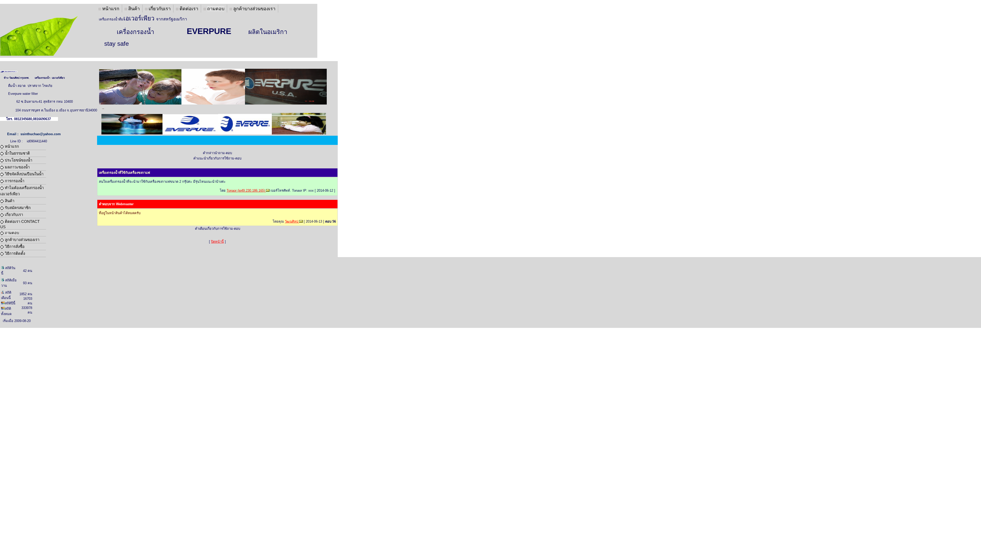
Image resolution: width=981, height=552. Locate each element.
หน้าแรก (110, 8)
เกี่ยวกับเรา (159, 8)
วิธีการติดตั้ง (14, 253)
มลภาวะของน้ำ (17, 167)
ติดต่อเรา (188, 8)
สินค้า (133, 8)
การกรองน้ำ (14, 181)
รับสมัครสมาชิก (17, 207)
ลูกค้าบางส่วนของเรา (253, 8)
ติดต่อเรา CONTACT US (20, 224)
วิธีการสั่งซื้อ (14, 246)
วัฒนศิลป (292, 221)
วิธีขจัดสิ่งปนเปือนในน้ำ (23, 174)
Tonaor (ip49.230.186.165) (246, 190)
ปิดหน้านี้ (217, 242)
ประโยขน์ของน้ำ (18, 160)
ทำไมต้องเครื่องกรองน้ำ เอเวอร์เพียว (22, 191)
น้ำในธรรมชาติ (17, 153)
